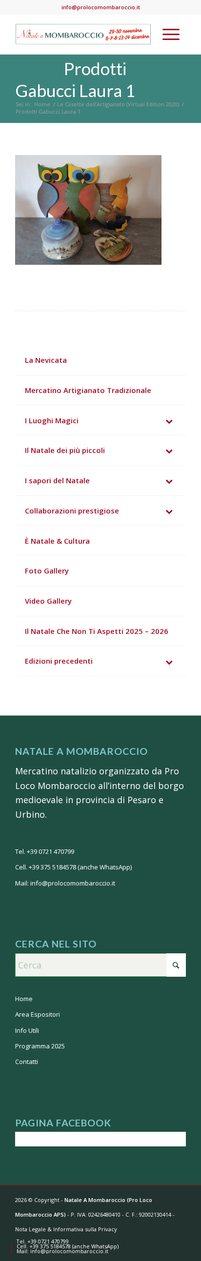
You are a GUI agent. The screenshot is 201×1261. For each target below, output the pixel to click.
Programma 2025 (40, 1046)
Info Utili (27, 1030)
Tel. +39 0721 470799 (44, 851)
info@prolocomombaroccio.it (100, 7)
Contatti (26, 1061)
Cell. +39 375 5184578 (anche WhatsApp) (73, 867)
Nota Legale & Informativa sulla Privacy (66, 1229)
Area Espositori (37, 1014)
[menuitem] (171, 34)
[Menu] (171, 34)
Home (24, 998)
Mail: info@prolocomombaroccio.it (65, 883)
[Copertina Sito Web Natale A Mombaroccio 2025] (83, 34)
